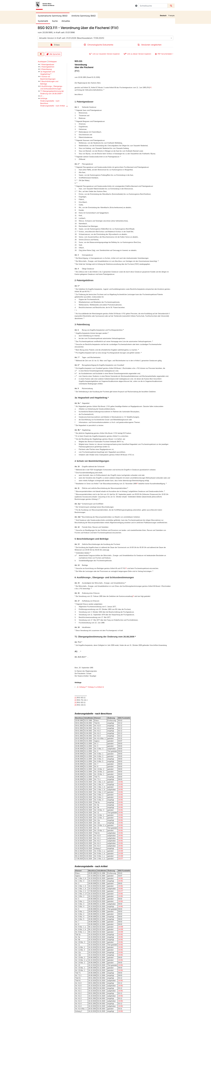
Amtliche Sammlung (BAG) (83, 15)
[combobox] (105, 38)
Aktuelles (66, 21)
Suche (55, 21)
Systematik (43, 21)
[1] (151, 87)
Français (171, 15)
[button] (136, 5)
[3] (126, 568)
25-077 (120, 859)
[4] (133, 596)
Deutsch (163, 15)
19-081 (120, 782)
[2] (137, 483)
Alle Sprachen (54, 54)
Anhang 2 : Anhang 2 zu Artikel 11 (91, 687)
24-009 (120, 851)
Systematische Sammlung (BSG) (53, 15)
